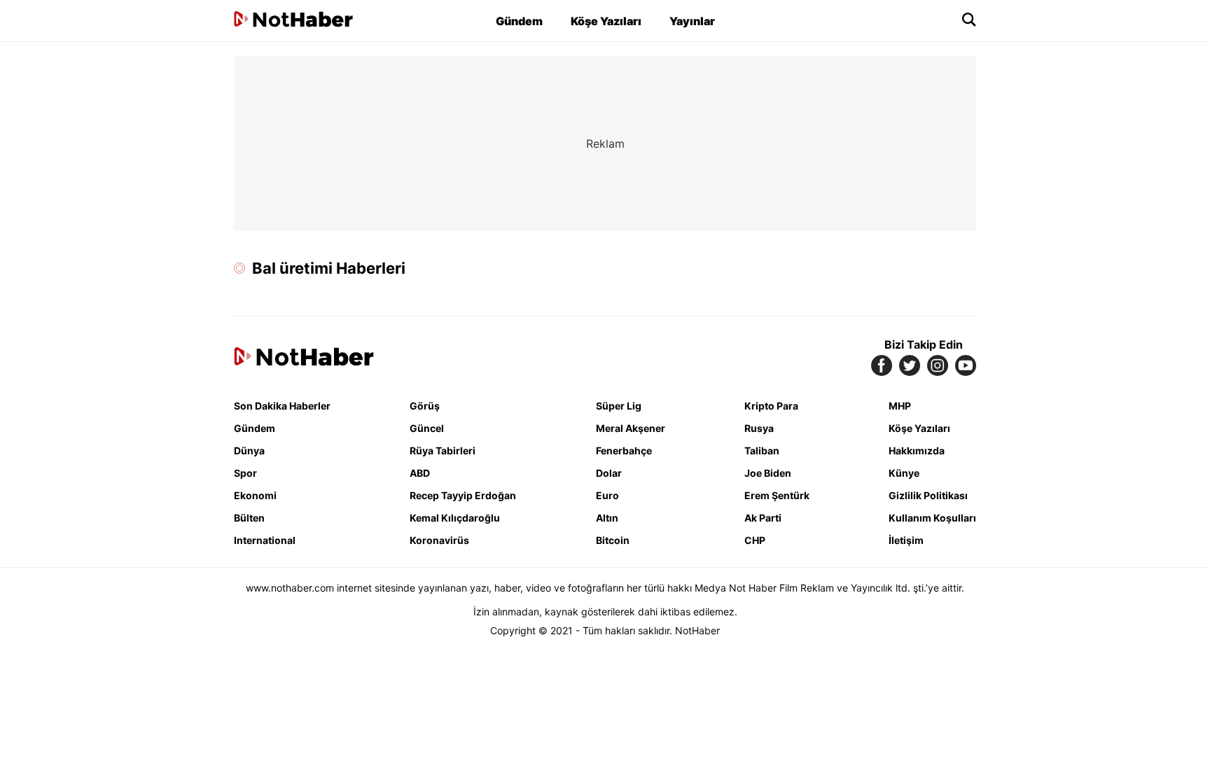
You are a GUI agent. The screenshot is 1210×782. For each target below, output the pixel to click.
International (264, 540)
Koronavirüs (439, 540)
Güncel (427, 428)
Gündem (519, 21)
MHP (900, 406)
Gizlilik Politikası (928, 495)
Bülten (249, 518)
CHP (754, 540)
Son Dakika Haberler (282, 406)
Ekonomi (255, 495)
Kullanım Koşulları (932, 518)
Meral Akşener (630, 428)
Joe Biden (767, 473)
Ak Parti (762, 518)
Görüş (425, 406)
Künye (904, 473)
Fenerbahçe (624, 450)
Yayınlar (692, 21)
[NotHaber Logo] (293, 20)
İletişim (906, 540)
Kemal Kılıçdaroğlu (455, 518)
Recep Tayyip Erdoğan (463, 495)
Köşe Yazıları (606, 21)
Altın (607, 518)
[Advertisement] (115, 266)
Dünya (249, 450)
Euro (607, 495)
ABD (420, 473)
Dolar (609, 473)
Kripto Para (771, 406)
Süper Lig (618, 406)
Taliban (761, 450)
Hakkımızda (917, 450)
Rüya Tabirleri (442, 450)
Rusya (759, 428)
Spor (245, 473)
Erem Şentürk (776, 495)
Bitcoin (613, 540)
